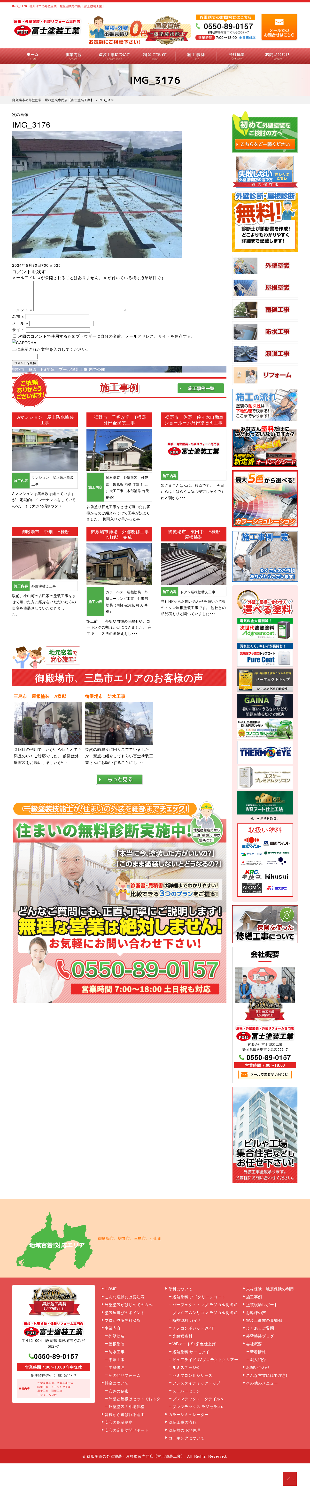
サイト (18, 329)
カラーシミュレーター (189, 1414)
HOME (32, 56)
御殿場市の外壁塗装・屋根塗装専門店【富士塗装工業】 (136, 1456)
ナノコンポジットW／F (193, 1328)
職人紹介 (258, 1359)
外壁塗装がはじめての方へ (129, 1304)
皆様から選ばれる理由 (125, 1414)
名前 (18, 316)
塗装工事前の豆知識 (264, 1320)
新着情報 (258, 1351)
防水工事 (116, 1351)
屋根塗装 (116, 1344)
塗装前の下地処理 (185, 1430)
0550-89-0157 (269, 1057)
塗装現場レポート (262, 1304)
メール (20, 323)
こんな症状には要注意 (125, 1297)
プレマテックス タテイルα (198, 1398)
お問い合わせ (277, 56)
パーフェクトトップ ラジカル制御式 (205, 1304)
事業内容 (73, 56)
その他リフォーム (124, 1375)
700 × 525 (51, 265)
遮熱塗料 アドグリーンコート (198, 1297)
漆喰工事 (116, 1359)
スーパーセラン (186, 1391)
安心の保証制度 (119, 1422)
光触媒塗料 (182, 1336)
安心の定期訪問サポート (127, 1430)
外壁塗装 (116, 1336)
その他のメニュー (262, 1383)
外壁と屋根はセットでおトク (134, 1398)
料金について (155, 56)
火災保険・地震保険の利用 (270, 1289)
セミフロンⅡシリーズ (192, 1375)
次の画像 (20, 114)
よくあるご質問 (260, 1328)
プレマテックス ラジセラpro (198, 1406)
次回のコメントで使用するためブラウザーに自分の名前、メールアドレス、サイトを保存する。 (106, 336)
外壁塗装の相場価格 (126, 1406)
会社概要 (236, 56)
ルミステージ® (186, 1367)
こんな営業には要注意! (266, 1375)
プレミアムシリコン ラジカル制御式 (205, 1312)
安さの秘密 (118, 1391)
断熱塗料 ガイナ (187, 1320)
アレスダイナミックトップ (196, 1383)
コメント (22, 309)
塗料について (181, 1289)
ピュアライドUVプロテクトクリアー (205, 1359)
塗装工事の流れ (114, 56)
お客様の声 (256, 1312)
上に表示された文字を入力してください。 (51, 349)
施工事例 (195, 56)
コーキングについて (187, 1438)
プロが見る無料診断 (123, 1320)
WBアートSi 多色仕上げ (194, 1344)
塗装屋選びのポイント (125, 1312)
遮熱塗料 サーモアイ (190, 1351)
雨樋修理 (116, 1367)
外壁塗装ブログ (260, 1336)
